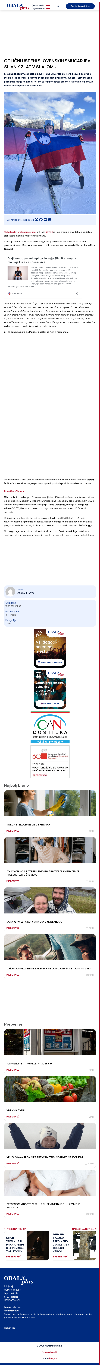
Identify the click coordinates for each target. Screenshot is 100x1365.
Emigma (53, 1359)
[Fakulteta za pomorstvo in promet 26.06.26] (50, 761)
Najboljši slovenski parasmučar (20, 232)
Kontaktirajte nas (12, 1307)
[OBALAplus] (26, 7)
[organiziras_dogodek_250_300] (50, 689)
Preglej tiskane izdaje (80, 6)
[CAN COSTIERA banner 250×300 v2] (50, 727)
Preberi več (9, 1328)
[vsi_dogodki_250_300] (50, 648)
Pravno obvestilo (50, 1352)
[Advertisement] (50, 33)
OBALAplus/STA (25, 593)
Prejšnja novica (16, 1229)
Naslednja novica (83, 1229)
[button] (48, 7)
